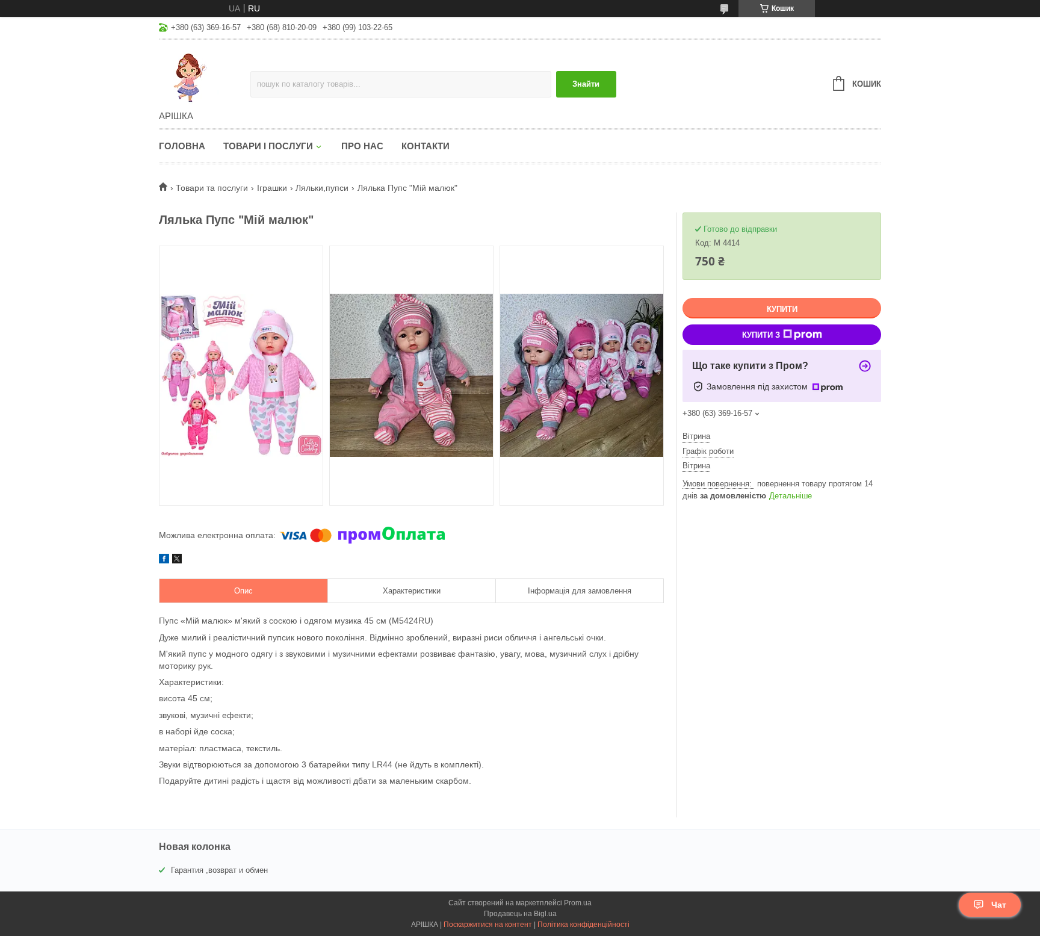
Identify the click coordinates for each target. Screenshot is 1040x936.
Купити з (761, 334)
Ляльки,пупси (322, 188)
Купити (782, 309)
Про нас (362, 145)
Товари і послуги (268, 145)
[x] (177, 560)
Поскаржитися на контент (488, 924)
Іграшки (272, 188)
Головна (182, 145)
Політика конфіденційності (583, 924)
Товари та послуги (212, 188)
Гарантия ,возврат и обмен (219, 870)
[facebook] (164, 560)
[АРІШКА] (204, 76)
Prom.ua (578, 903)
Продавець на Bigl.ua (520, 914)
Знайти (585, 83)
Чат (998, 905)
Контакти (425, 145)
